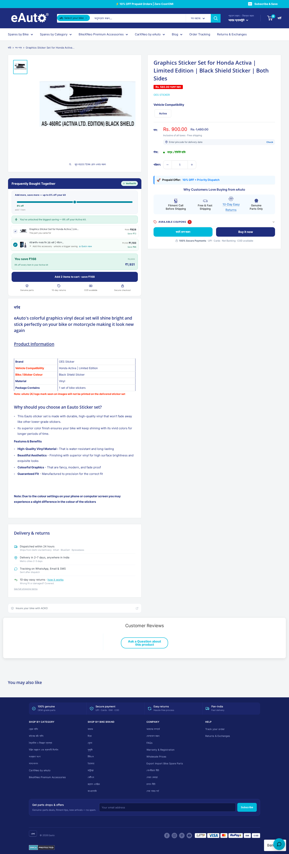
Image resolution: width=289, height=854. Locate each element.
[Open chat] (279, 844)
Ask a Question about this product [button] (144, 642)
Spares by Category (53, 34)
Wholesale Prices (156, 756)
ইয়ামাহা (91, 763)
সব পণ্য (18, 47)
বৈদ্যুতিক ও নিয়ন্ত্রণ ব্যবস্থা (40, 742)
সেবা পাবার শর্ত (152, 791)
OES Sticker (162, 94)
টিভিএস (91, 756)
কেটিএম (91, 777)
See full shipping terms (26, 588)
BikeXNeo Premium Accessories (101, 34)
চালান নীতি (150, 784)
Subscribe (247, 807)
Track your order (215, 729)
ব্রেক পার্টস (33, 729)
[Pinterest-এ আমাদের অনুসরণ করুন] (182, 835)
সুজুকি (90, 749)
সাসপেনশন (33, 763)
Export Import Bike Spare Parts (164, 763)
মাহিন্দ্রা (91, 770)
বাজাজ (90, 729)
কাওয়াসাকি (92, 791)
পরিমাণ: (157, 164)
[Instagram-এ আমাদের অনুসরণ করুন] (174, 835)
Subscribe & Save (266, 4)
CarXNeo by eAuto (148, 34)
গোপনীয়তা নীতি (152, 770)
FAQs (149, 742)
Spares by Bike (18, 34)
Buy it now (245, 231)
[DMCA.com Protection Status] (42, 847)
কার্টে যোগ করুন (183, 231)
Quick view (86, 246)
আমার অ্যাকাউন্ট (236, 20)
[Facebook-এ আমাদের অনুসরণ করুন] (167, 835)
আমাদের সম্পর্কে (153, 729)
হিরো (90, 735)
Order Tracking (199, 34)
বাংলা (33, 833)
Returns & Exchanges (232, 34)
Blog (175, 34)
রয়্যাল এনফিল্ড (94, 784)
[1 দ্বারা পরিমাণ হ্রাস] (167, 165)
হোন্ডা (90, 742)
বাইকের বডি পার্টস (36, 735)
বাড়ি (9, 47)
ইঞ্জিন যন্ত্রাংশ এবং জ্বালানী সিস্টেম (43, 749)
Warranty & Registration (160, 749)
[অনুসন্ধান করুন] (216, 18)
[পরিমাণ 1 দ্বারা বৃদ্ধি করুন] (192, 165)
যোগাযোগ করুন (152, 735)
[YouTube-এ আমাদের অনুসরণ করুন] (189, 835)
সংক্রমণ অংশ (34, 756)
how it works (56, 579)
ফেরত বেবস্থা (152, 777)
